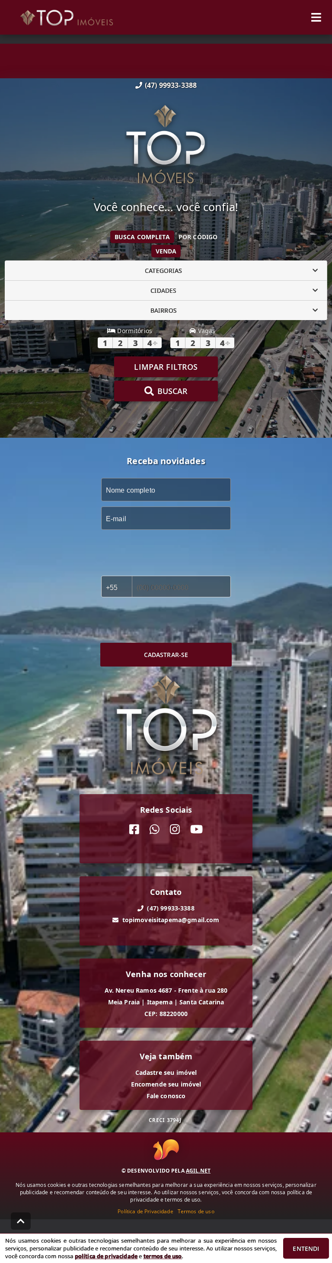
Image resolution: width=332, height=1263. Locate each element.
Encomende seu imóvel (166, 1084)
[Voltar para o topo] (21, 1221)
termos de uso (163, 1256)
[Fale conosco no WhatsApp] (155, 829)
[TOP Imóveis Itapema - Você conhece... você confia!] (166, 145)
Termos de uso (196, 1211)
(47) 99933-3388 (171, 85)
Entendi (306, 1248)
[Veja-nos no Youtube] (196, 829)
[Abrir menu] (316, 17)
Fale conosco (166, 1096)
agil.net (198, 1170)
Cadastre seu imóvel (166, 1072)
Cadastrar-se (166, 655)
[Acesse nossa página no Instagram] (175, 829)
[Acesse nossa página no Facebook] (134, 829)
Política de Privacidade (145, 1211)
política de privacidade (106, 1256)
